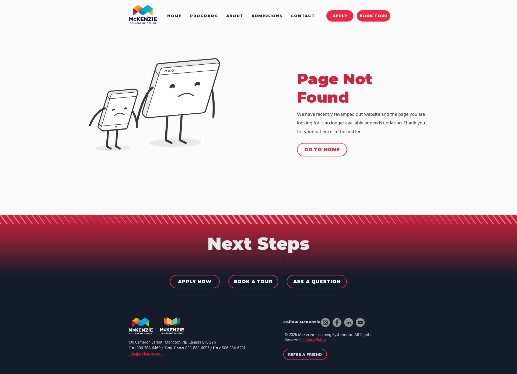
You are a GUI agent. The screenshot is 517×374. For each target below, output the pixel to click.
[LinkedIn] (348, 322)
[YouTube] (360, 322)
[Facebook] (337, 322)
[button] (234, 16)
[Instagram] (325, 322)
